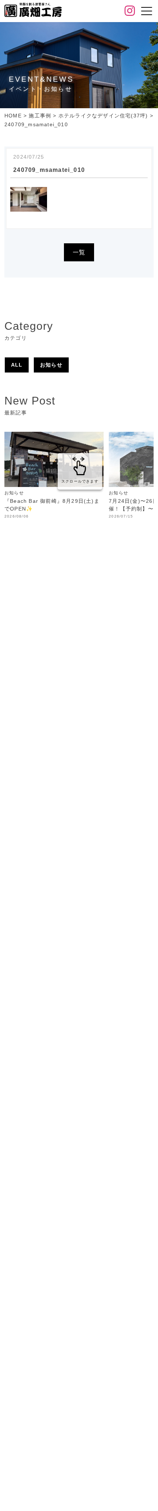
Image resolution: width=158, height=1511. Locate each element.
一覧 (79, 252)
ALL (17, 365)
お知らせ (51, 365)
